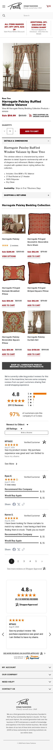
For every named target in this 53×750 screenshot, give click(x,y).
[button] (26, 141)
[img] (26, 595)
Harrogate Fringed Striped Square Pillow (38, 289)
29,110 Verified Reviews (26, 599)
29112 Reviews (17, 405)
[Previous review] (3, 634)
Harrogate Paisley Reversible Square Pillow (11, 340)
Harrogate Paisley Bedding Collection (26, 205)
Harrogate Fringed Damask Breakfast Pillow (11, 291)
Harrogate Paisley (10, 239)
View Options (9, 256)
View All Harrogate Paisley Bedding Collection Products (26, 108)
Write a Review (26, 433)
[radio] (38, 394)
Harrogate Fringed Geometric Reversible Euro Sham (37, 242)
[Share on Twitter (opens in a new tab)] (18, 504)
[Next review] (50, 634)
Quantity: (7, 125)
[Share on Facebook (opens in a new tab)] (14, 505)
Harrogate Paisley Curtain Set (36, 338)
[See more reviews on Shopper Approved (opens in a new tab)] (23, 504)
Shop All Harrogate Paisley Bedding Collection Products (26, 366)
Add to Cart (33, 256)
